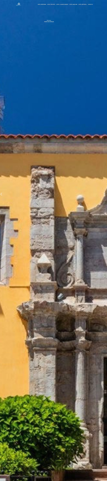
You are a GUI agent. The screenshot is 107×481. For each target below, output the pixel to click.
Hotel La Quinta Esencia (62, 4)
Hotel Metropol (83, 4)
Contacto (90, 4)
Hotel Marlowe (73, 4)
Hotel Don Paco (51, 4)
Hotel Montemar (42, 4)
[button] (105, 194)
